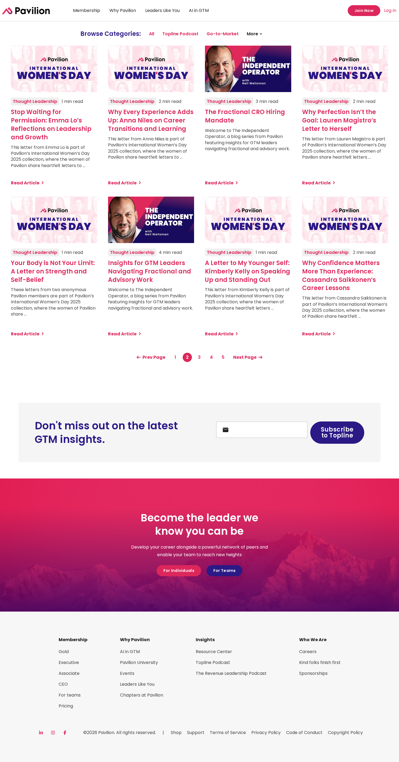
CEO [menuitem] (63, 684)
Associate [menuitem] (69, 673)
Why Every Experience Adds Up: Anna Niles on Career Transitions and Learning (151, 120)
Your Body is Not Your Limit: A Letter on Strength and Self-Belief (53, 271)
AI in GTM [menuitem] (199, 10)
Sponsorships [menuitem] (313, 673)
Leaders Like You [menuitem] (162, 10)
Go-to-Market (223, 34)
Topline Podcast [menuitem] (213, 662)
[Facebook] (65, 733)
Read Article (25, 183)
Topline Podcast (180, 34)
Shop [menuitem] (176, 732)
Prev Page (153, 357)
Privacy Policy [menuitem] (266, 732)
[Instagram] (53, 733)
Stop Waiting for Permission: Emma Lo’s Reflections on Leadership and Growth (51, 124)
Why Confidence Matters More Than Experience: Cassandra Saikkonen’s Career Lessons (341, 275)
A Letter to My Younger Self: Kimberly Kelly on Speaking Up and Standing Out (247, 271)
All (151, 34)
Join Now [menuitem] (363, 10)
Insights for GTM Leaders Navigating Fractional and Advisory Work (149, 271)
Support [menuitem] (195, 732)
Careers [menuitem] (307, 651)
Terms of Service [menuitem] (228, 732)
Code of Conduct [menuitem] (304, 732)
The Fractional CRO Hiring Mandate (245, 116)
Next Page (244, 357)
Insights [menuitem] (205, 640)
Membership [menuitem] (86, 10)
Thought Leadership (35, 101)
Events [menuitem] (127, 673)
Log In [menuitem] (390, 10)
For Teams (224, 570)
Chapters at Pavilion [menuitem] (141, 695)
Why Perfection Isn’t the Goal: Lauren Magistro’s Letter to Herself (339, 120)
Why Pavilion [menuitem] (122, 10)
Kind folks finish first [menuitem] (320, 662)
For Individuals (178, 570)
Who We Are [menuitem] (313, 640)
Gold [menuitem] (64, 651)
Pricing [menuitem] (66, 706)
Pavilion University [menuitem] (139, 662)
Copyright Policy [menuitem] (345, 732)
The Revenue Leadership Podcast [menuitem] (231, 673)
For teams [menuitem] (70, 695)
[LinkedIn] (41, 733)
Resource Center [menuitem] (214, 651)
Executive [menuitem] (69, 662)
